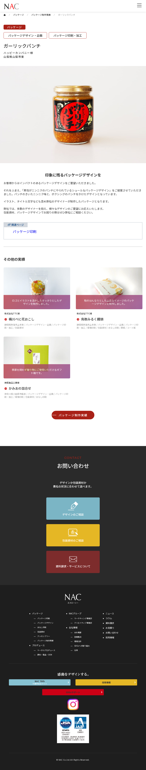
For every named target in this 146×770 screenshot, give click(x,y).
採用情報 (110, 637)
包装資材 (41, 631)
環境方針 (77, 641)
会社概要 (77, 632)
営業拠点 (77, 636)
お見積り (110, 627)
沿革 (76, 650)
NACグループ (75, 613)
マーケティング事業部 (83, 618)
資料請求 (110, 622)
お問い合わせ (112, 632)
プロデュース (38, 645)
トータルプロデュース (46, 650)
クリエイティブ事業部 (83, 622)
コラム (109, 618)
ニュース (110, 613)
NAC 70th (39, 682)
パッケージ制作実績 (73, 415)
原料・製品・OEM (44, 654)
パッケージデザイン (45, 622)
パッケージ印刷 (24, 231)
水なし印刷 (41, 627)
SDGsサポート (73, 692)
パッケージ (37, 613)
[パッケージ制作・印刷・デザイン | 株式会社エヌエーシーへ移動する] (4, 14)
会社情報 (73, 627)
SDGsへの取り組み (82, 645)
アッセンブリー (43, 636)
